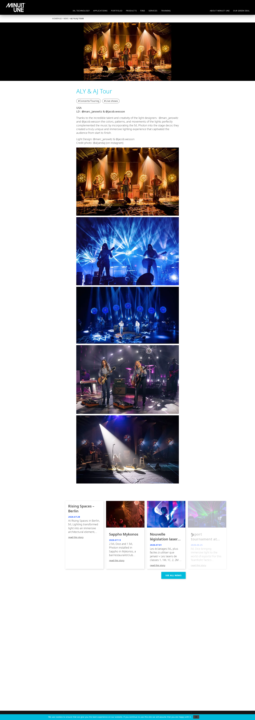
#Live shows (111, 101)
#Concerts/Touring (88, 101)
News (66, 18)
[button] (207, 535)
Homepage (57, 18)
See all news (173, 575)
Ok (196, 717)
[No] (251, 717)
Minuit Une (15, 7)
